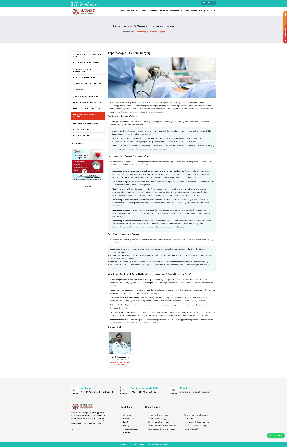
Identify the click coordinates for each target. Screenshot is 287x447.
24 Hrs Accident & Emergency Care (162, 425)
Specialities (153, 11)
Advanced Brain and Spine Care (87, 84)
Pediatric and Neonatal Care (87, 123)
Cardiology (79, 90)
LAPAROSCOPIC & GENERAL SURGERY (84, 116)
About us (130, 11)
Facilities (164, 11)
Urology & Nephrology (84, 77)
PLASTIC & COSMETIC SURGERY (86, 109)
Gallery (202, 11)
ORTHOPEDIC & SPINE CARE (85, 129)
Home (122, 11)
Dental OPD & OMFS (82, 135)
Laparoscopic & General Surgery (161, 429)
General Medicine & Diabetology (82, 70)
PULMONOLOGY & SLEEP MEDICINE (87, 102)
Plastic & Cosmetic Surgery (195, 425)
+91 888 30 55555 (81, 3)
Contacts (211, 11)
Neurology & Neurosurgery (86, 63)
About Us (127, 415)
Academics (174, 11)
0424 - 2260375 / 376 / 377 (86, 5)
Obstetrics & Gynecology (85, 96)
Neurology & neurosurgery (159, 415)
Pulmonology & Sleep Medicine (196, 422)
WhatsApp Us (278, 435)
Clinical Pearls (208, 3)
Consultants (141, 11)
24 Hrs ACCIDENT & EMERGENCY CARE (87, 56)
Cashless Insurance (189, 11)
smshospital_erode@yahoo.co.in (195, 392)
